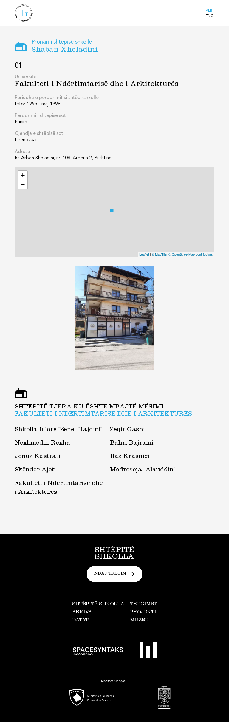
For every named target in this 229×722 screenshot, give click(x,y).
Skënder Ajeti (35, 470)
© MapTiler (160, 254)
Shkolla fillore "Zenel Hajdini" (58, 430)
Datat (80, 620)
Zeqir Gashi (127, 430)
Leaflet (144, 254)
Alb (209, 11)
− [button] (23, 184)
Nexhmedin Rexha (42, 444)
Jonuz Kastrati (37, 457)
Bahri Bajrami (131, 444)
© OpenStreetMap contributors (190, 254)
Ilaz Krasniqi (130, 457)
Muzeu (139, 620)
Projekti (143, 612)
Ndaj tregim (110, 574)
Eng (209, 16)
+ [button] (23, 175)
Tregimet (143, 604)
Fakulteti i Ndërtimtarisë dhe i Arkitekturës (103, 415)
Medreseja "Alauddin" (142, 470)
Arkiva (82, 612)
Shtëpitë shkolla (98, 604)
